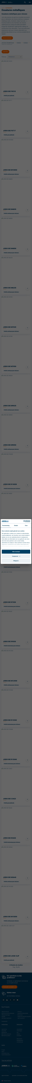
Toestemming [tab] (5, 525)
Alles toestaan (16, 551)
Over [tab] (26, 525)
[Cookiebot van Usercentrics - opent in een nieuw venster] (23, 521)
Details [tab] (16, 525)
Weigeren (16, 560)
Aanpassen (15, 556)
